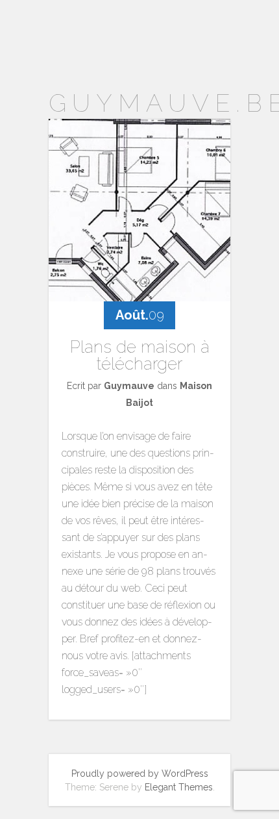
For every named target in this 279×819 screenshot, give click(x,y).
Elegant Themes (179, 787)
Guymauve (129, 386)
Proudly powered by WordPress (139, 773)
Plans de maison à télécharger (140, 355)
